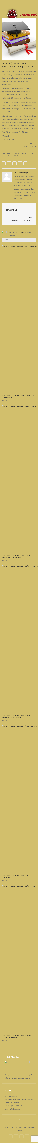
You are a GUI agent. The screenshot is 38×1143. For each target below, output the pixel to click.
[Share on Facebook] (4, 163)
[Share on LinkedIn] (14, 163)
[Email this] (25, 163)
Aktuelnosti (25, 153)
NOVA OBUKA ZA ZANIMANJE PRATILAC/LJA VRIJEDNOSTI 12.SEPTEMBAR (16, 556)
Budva (8, 155)
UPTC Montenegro (21, 173)
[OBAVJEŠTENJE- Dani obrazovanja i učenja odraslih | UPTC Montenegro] (19, 9)
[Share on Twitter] (9, 163)
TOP (19, 1120)
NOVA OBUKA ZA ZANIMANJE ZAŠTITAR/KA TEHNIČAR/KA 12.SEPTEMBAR (16, 716)
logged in (21, 232)
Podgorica (15, 155)
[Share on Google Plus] (20, 163)
